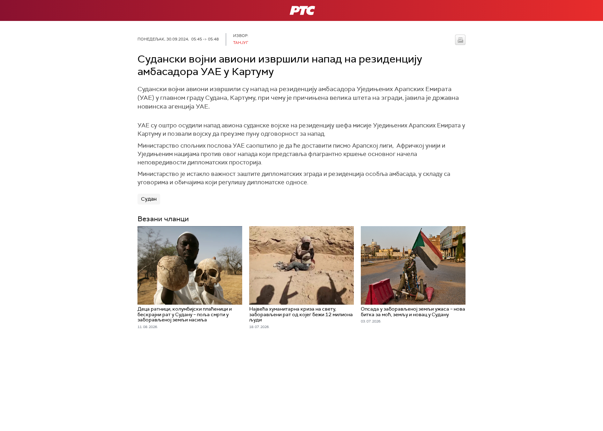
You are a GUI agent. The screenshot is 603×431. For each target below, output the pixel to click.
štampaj (460, 40)
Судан (149, 198)
